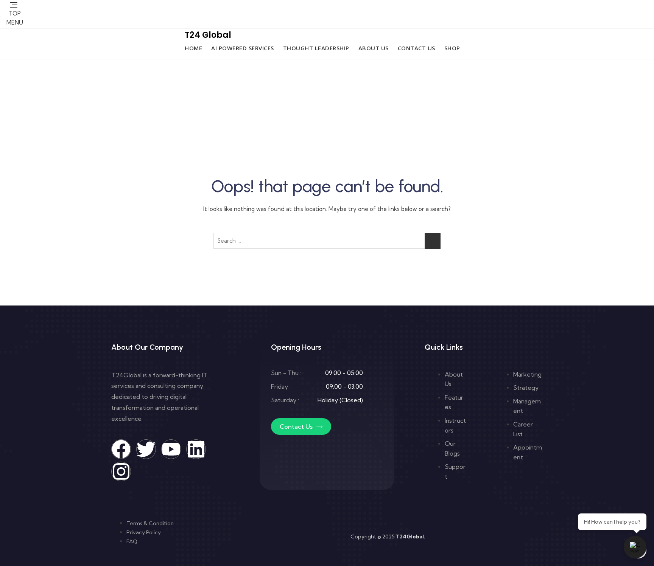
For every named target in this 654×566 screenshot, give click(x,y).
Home (193, 48)
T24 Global (208, 35)
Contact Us (416, 48)
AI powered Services (242, 48)
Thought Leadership (316, 48)
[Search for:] (327, 241)
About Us (373, 48)
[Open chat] (635, 547)
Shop (452, 48)
